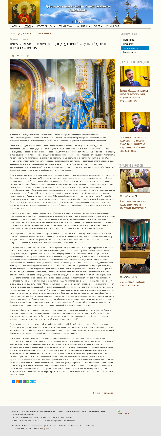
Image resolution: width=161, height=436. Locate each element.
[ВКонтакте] (13, 381)
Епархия (44, 428)
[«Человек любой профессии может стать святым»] (135, 246)
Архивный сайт (112, 26)
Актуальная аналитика (43, 33)
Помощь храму (65, 26)
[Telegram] (34, 381)
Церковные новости (129, 52)
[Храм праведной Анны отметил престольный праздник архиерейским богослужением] (135, 180)
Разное (97, 26)
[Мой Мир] (20, 381)
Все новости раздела (103, 393)
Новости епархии (128, 44)
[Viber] (24, 381)
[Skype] (31, 381)
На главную (15, 33)
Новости (27, 26)
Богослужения (81, 26)
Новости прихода (128, 39)
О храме (15, 26)
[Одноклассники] (17, 381)
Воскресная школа (45, 26)
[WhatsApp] (27, 381)
